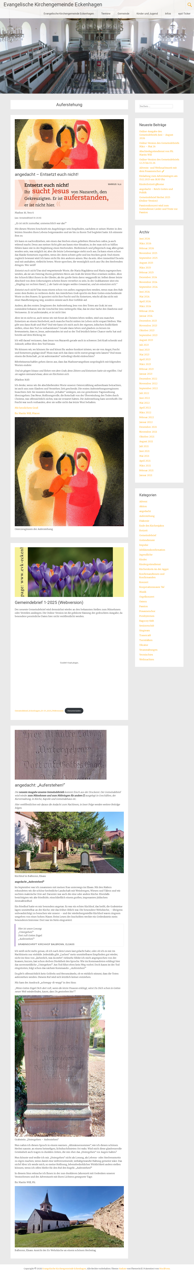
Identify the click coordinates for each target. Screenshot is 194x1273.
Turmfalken (146, 640)
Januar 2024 (146, 315)
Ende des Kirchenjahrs (151, 525)
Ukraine (143, 645)
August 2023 (146, 340)
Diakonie (144, 520)
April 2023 (145, 359)
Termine (105, 13)
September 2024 (148, 286)
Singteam (144, 630)
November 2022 (148, 383)
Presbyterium (146, 616)
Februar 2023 (146, 369)
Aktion (143, 506)
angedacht (145, 511)
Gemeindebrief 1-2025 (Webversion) (49, 602)
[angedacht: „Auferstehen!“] (61, 778)
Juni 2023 (144, 349)
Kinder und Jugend (147, 13)
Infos (168, 13)
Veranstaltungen (148, 649)
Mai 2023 (144, 354)
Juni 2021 (144, 451)
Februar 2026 (146, 248)
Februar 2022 (146, 417)
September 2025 (148, 258)
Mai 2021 (144, 455)
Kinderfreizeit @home (151, 184)
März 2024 (145, 306)
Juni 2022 (144, 398)
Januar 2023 (145, 373)
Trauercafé (145, 635)
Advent (143, 501)
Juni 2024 (144, 291)
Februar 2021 (146, 470)
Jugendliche (146, 554)
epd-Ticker (184, 13)
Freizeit (143, 530)
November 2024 (148, 282)
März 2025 (145, 267)
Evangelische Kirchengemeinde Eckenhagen (53, 5)
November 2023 (148, 325)
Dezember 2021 (148, 427)
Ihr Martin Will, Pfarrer (27, 413)
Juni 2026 (144, 238)
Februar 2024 (146, 311)
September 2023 (148, 335)
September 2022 (148, 388)
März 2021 (145, 465)
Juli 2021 (144, 446)
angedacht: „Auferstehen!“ (40, 785)
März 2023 (145, 364)
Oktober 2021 (146, 436)
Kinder (143, 559)
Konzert (143, 582)
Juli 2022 (144, 393)
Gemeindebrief (147, 535)
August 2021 (146, 441)
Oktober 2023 (146, 330)
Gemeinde (123, 13)
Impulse (143, 545)
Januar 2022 (146, 422)
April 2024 (145, 301)
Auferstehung (147, 516)
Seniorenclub (146, 625)
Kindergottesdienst (150, 564)
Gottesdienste (147, 540)
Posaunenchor (147, 611)
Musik (142, 591)
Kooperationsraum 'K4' (152, 587)
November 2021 (148, 431)
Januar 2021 (145, 475)
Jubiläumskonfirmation (152, 549)
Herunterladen (74, 711)
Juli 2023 (144, 344)
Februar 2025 (146, 272)
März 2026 (145, 243)
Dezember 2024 (148, 277)
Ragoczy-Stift (146, 620)
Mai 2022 (144, 402)
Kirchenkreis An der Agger (154, 569)
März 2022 (145, 412)
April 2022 (145, 407)
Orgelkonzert (146, 596)
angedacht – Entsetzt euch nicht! (46, 174)
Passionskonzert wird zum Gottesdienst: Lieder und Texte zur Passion (158, 209)
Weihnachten (146, 659)
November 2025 (148, 253)
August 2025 (146, 262)
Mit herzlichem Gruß (26, 407)
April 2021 (145, 460)
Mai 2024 (144, 296)
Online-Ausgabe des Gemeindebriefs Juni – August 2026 (156, 135)
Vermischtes (146, 654)
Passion (143, 606)
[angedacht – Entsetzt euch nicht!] (69, 168)
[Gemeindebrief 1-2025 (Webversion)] (69, 596)
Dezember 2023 (148, 320)
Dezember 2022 (148, 378)
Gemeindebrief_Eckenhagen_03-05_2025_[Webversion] (39, 711)
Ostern (143, 601)
